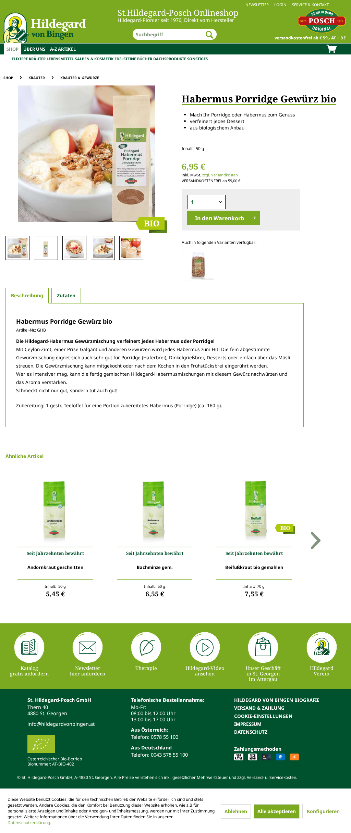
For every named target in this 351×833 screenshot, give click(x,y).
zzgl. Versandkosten (220, 174)
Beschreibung (27, 295)
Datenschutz (250, 732)
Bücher (144, 58)
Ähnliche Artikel (24, 456)
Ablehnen (236, 811)
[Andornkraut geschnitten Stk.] (55, 511)
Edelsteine (125, 58)
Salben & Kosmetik (94, 58)
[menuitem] (175, 4)
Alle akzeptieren (276, 811)
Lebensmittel (60, 58)
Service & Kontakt (310, 4)
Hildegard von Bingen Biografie (276, 700)
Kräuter (37, 58)
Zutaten (66, 295)
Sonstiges (197, 58)
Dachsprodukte (169, 58)
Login (280, 4)
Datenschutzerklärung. (29, 822)
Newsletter (257, 4)
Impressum (248, 724)
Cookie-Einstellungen (263, 716)
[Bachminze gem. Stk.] (154, 511)
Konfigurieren (323, 811)
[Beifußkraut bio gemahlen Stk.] (254, 511)
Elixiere (20, 58)
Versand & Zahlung (259, 708)
